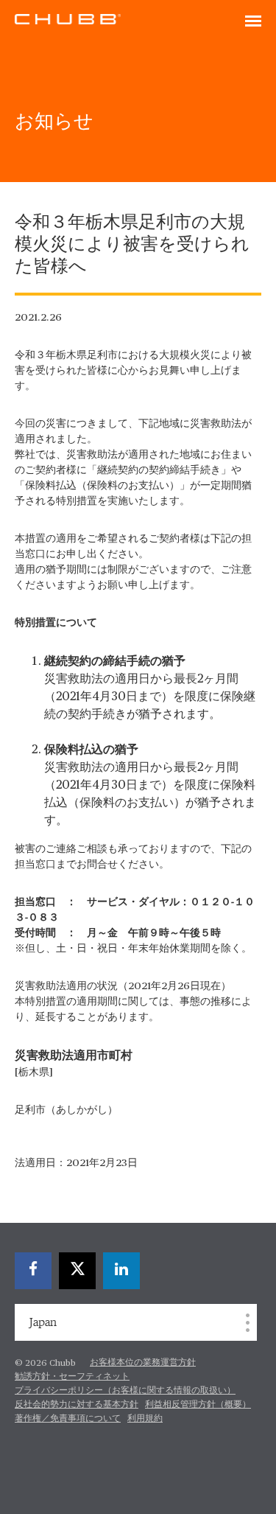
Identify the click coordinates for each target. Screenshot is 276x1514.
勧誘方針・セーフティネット (72, 1376)
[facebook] (33, 1270)
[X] (77, 1270)
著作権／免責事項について (68, 1418)
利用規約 (145, 1418)
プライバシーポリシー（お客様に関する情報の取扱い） (125, 1390)
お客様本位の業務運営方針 (143, 1362)
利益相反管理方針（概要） (198, 1404)
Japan (43, 1322)
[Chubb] (68, 18)
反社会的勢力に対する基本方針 (76, 1404)
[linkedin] (121, 1270)
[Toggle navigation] (253, 22)
